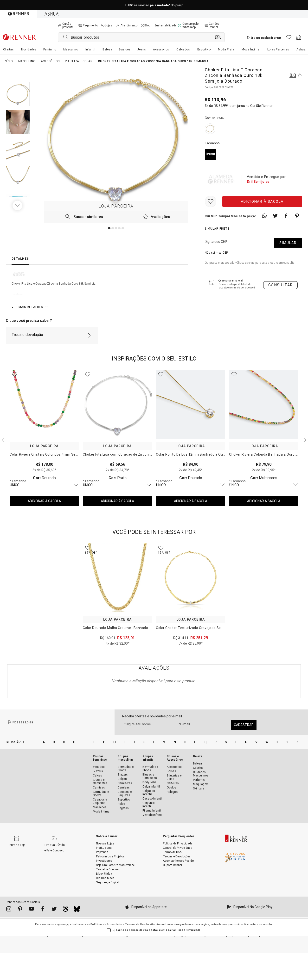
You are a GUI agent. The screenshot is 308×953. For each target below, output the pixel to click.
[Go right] (18, 205)
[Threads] (65, 910)
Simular (288, 243)
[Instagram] (9, 910)
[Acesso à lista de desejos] (289, 38)
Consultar (280, 285)
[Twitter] (54, 910)
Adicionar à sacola (262, 201)
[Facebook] (43, 910)
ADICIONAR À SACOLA (44, 501)
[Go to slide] (109, 228)
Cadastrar (244, 725)
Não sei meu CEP (216, 252)
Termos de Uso (135, 924)
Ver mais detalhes (27, 307)
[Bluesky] (77, 910)
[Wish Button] (210, 201)
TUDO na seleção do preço (154, 5)
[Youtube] (31, 910)
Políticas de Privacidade (106, 924)
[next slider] (2, 439)
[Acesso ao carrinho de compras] (299, 38)
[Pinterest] (20, 910)
